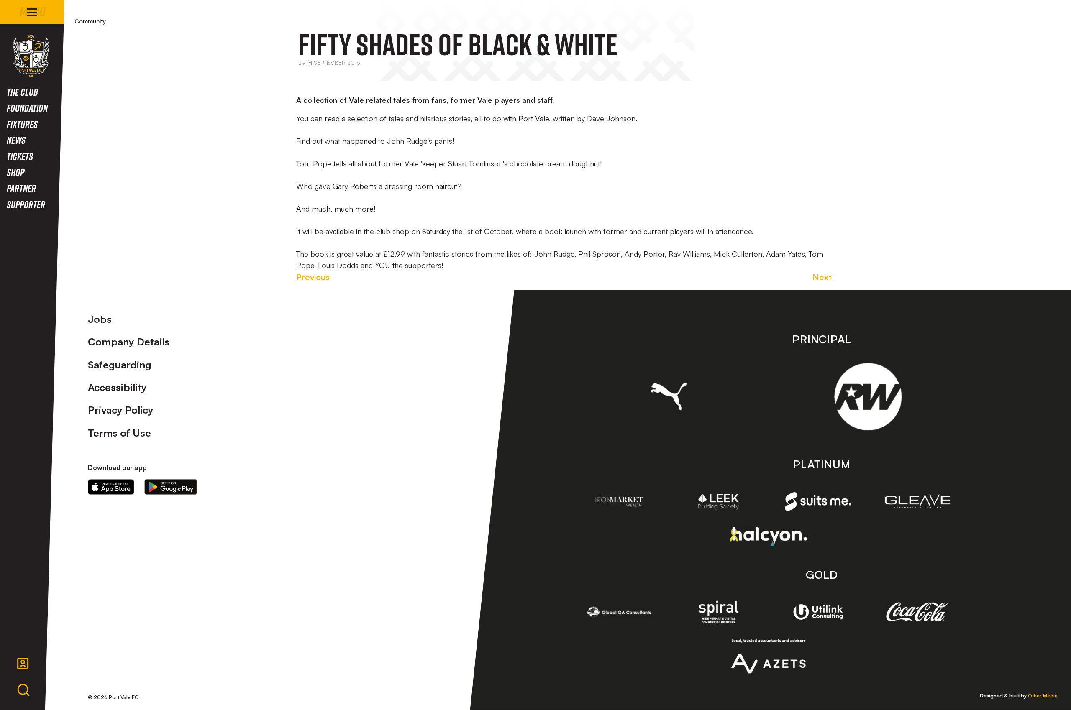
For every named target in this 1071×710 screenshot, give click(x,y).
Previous (313, 277)
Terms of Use (119, 433)
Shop (15, 172)
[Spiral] (719, 612)
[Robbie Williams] (868, 396)
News (16, 140)
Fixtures (22, 124)
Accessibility (117, 387)
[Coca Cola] (917, 612)
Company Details (128, 341)
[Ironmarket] (619, 501)
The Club (22, 92)
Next (822, 277)
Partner (21, 188)
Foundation (27, 108)
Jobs (100, 319)
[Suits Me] (818, 501)
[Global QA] (619, 612)
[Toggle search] (23, 690)
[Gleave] (917, 501)
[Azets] (768, 656)
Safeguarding (119, 364)
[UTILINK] (818, 612)
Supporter (26, 204)
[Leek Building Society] (719, 501)
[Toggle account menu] (23, 663)
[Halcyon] (768, 536)
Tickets (20, 156)
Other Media (1043, 695)
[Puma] (668, 396)
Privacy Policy (121, 410)
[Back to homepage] (31, 55)
